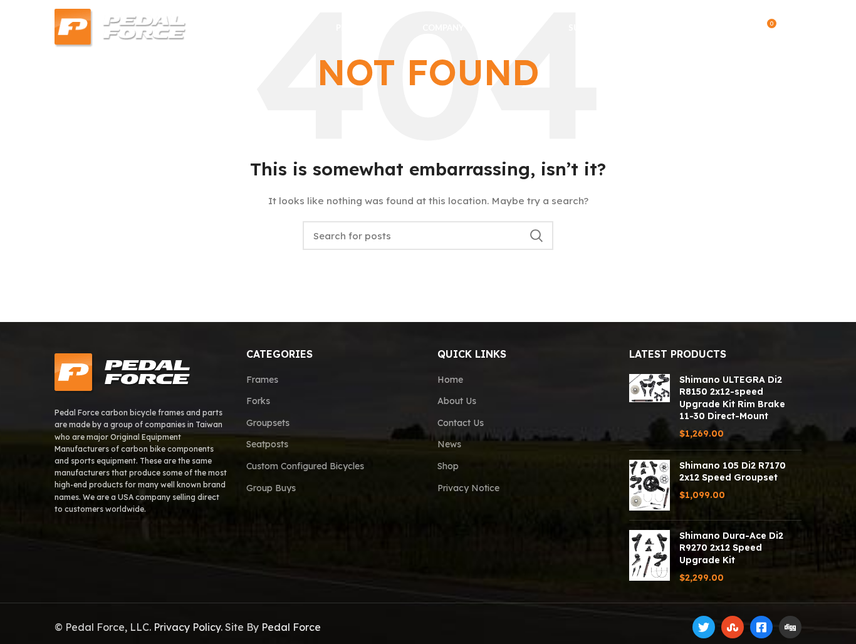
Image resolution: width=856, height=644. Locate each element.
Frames (262, 379)
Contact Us (460, 422)
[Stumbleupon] (732, 627)
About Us (456, 401)
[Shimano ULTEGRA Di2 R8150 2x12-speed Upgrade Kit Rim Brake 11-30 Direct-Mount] (649, 407)
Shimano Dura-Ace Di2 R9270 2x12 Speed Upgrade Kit (731, 548)
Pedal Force (291, 627)
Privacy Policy (187, 627)
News (449, 444)
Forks (258, 401)
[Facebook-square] (761, 627)
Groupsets (268, 422)
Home (450, 379)
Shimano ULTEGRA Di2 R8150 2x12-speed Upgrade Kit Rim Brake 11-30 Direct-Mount (732, 398)
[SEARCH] (536, 235)
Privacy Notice (468, 488)
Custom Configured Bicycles (305, 466)
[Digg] (790, 627)
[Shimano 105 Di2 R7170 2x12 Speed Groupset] (649, 485)
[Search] (715, 28)
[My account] (740, 28)
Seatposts (267, 444)
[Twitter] (703, 627)
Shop (448, 466)
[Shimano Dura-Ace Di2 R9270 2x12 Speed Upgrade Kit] (649, 557)
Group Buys (271, 488)
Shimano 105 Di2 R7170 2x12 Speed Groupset (732, 472)
